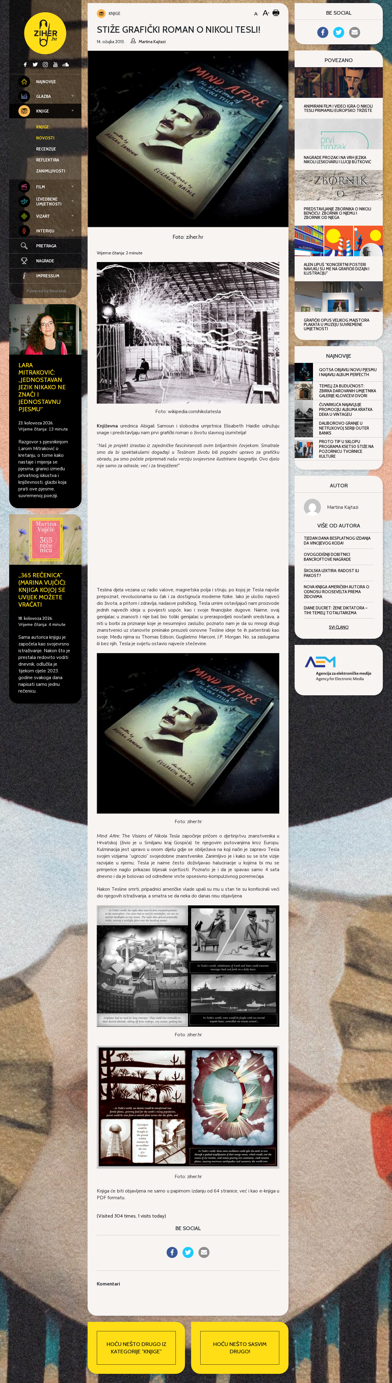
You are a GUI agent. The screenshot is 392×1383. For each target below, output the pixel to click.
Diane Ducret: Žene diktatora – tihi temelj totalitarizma (336, 610)
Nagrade (45, 260)
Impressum (47, 275)
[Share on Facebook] (172, 1256)
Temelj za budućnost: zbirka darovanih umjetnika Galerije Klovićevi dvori (347, 390)
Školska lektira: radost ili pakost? (331, 573)
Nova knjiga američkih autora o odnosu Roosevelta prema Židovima (336, 591)
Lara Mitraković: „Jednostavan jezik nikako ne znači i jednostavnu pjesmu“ (42, 387)
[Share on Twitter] (188, 1256)
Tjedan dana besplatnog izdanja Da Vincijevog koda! (337, 540)
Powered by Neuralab (46, 290)
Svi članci (339, 627)
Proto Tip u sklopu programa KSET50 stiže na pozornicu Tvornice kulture (346, 449)
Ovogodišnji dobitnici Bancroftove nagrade (327, 557)
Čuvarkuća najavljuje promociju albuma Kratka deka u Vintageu (345, 409)
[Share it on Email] (203, 1256)
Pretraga (46, 245)
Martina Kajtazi (342, 507)
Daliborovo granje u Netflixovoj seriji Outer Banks (344, 428)
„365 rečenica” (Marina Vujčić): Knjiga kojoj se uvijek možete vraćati (42, 589)
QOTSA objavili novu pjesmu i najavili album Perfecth (348, 372)
